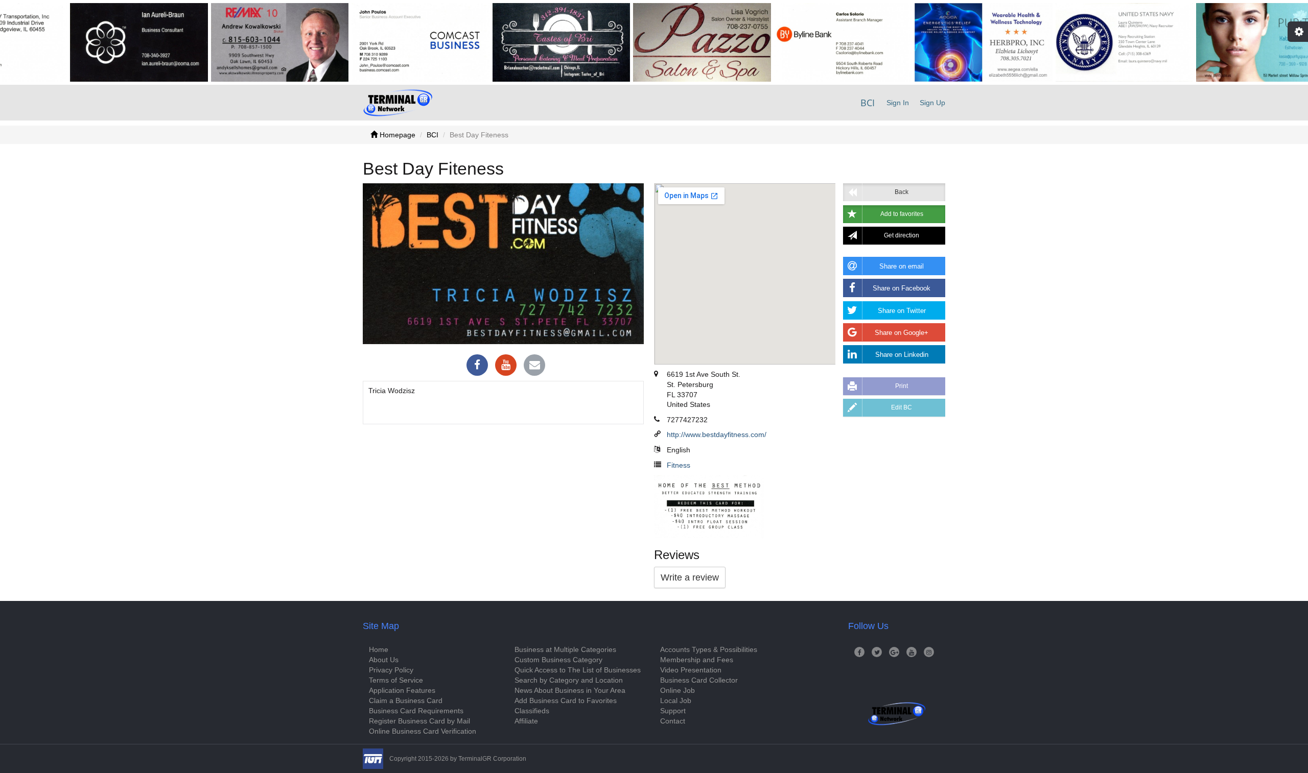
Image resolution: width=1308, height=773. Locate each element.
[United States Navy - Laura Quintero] (1088, 42)
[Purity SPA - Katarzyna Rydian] (1229, 42)
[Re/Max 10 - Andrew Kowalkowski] (243, 42)
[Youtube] (506, 366)
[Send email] (534, 366)
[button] (894, 214)
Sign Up (932, 103)
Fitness (678, 465)
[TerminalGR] (398, 102)
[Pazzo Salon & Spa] (666, 42)
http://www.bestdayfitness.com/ (716, 434)
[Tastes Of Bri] (525, 42)
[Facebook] (477, 366)
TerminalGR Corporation (492, 758)
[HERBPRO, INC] (947, 42)
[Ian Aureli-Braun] (103, 42)
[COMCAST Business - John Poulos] (384, 42)
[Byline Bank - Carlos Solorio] (806, 42)
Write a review (690, 577)
